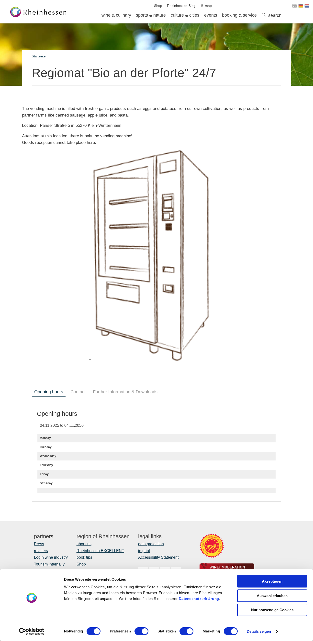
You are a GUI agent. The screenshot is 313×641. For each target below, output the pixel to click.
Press (39, 544)
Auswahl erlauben (272, 596)
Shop (81, 564)
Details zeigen (259, 631)
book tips (84, 557)
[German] (300, 6)
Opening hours (48, 391)
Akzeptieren (272, 581)
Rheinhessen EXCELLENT (100, 551)
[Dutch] (306, 6)
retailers (41, 551)
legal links (150, 536)
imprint (144, 551)
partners (43, 536)
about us (84, 544)
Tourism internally (49, 564)
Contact (78, 391)
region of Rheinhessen (103, 536)
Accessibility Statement (158, 557)
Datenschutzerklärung (199, 599)
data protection (151, 544)
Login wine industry (51, 557)
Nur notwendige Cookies (272, 610)
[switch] (141, 631)
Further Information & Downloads (125, 391)
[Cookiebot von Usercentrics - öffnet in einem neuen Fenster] (31, 631)
